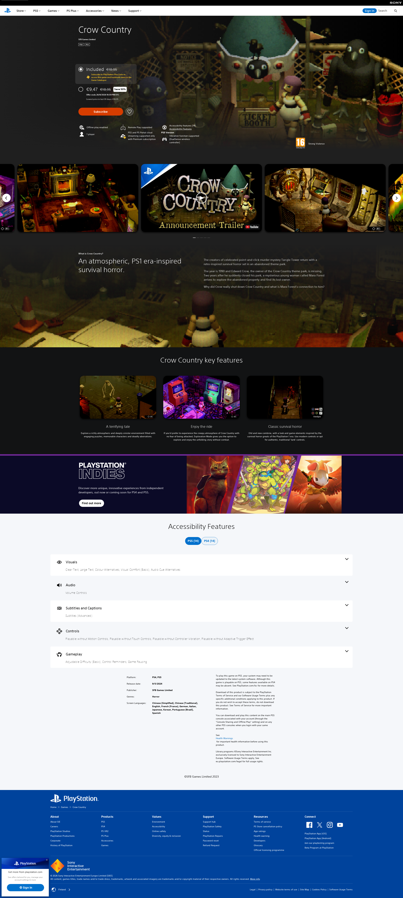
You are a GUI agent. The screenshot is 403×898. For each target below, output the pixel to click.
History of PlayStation (61, 845)
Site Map (304, 889)
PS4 (103, 826)
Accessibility (158, 826)
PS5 (35, 10)
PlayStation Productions (62, 835)
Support (133, 10)
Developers (259, 840)
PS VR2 (104, 831)
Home (53, 807)
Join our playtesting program (319, 843)
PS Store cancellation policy (268, 826)
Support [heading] (208, 816)
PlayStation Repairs (213, 835)
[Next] (396, 198)
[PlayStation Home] (7, 10)
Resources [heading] (261, 816)
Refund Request (211, 845)
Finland (62, 889)
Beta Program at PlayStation (319, 847)
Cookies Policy (319, 889)
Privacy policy (265, 889)
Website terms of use (286, 889)
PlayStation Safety (212, 826)
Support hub (209, 821)
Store (20, 10)
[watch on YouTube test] (252, 227)
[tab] (193, 541)
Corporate (55, 840)
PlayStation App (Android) (318, 838)
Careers (54, 826)
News (115, 10)
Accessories (94, 10)
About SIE (55, 821)
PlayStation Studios (60, 831)
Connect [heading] (310, 816)
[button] (180, 129)
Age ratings (260, 831)
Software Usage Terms (341, 889)
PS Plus (71, 10)
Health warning (262, 835)
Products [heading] (107, 816)
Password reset (211, 840)
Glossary (258, 845)
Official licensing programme (269, 850)
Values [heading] (156, 816)
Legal (252, 889)
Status (206, 831)
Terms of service (262, 821)
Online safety (159, 831)
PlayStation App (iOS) (315, 833)
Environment (158, 821)
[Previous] (6, 198)
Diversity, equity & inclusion (166, 835)
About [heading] (54, 816)
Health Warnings (224, 738)
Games (52, 10)
